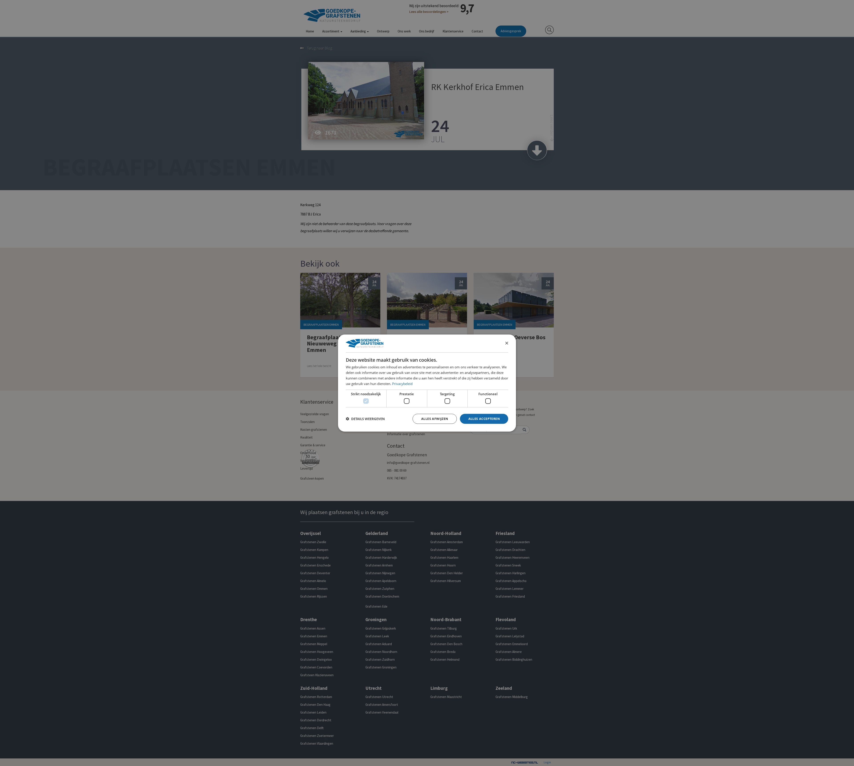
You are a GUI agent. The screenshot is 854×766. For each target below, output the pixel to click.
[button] (365, 418)
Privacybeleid (402, 383)
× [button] (506, 343)
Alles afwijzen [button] (434, 419)
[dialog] (427, 383)
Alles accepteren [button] (484, 419)
